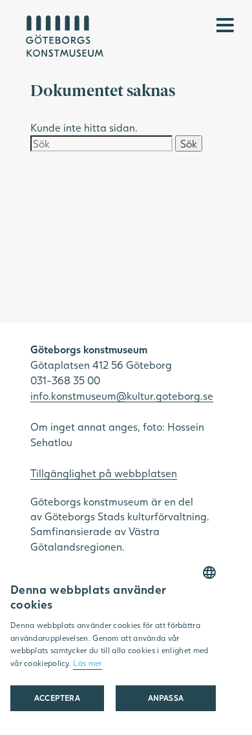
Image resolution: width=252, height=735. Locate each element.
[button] (166, 698)
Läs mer (87, 663)
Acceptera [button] (57, 698)
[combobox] (209, 572)
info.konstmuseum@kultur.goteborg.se (121, 395)
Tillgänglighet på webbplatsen (103, 473)
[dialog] (113, 645)
